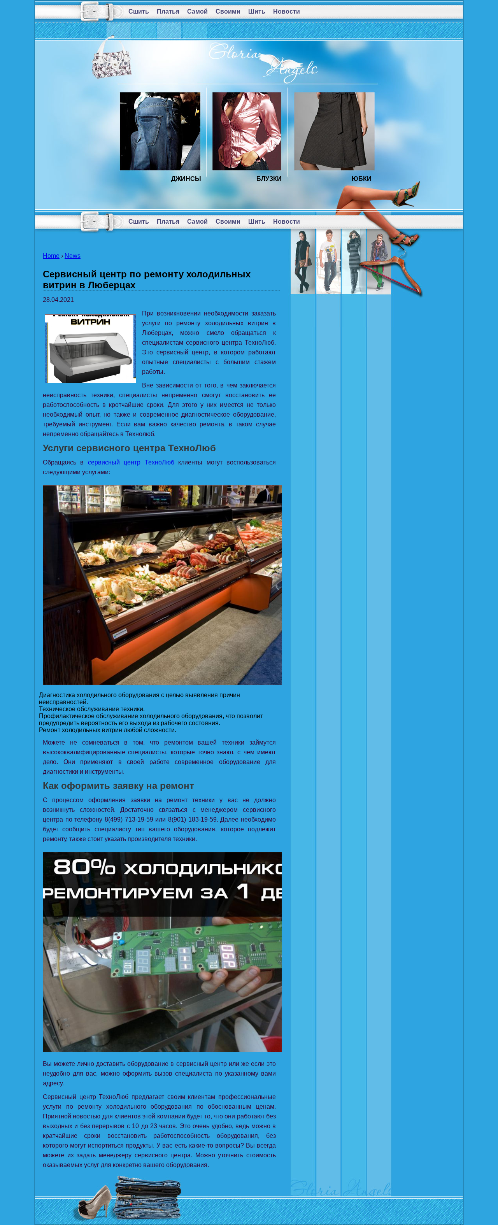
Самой (197, 11)
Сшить (138, 11)
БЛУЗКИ (269, 178)
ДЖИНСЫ (186, 178)
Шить (256, 11)
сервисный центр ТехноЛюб (131, 462)
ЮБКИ (362, 178)
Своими (228, 11)
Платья (168, 11)
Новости (286, 11)
